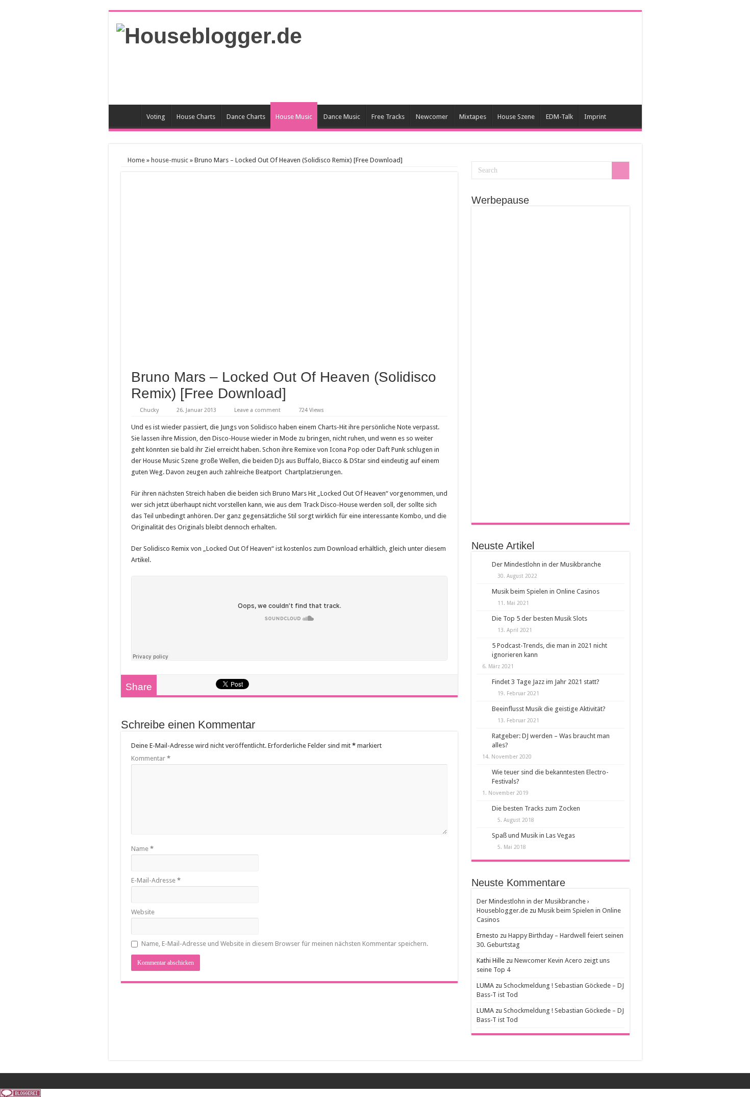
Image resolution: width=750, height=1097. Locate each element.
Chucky (149, 410)
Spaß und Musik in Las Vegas (533, 835)
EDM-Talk (559, 116)
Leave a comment (257, 410)
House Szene (516, 116)
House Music (294, 116)
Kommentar (150, 758)
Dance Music (341, 116)
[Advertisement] (448, 71)
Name (142, 848)
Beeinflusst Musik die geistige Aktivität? (549, 709)
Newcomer (432, 116)
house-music (169, 160)
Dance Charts (246, 116)
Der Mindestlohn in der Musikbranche (546, 564)
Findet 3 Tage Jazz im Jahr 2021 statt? (545, 682)
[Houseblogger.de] (209, 34)
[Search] (620, 170)
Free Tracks (388, 116)
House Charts (196, 116)
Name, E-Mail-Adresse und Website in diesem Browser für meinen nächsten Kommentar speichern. (284, 943)
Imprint (595, 116)
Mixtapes (472, 116)
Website (143, 912)
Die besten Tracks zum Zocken (536, 808)
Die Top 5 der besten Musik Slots (539, 618)
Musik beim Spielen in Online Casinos (545, 591)
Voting (155, 116)
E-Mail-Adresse (156, 880)
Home (127, 115)
